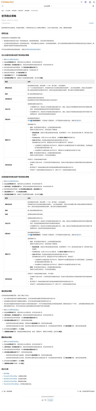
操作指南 (14, 10)
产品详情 (91, 23)
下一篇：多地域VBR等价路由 (86, 391)
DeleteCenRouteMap (10, 381)
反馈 (51, 400)
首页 (3, 10)
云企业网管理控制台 (13, 59)
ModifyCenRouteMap (10, 379)
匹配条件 (78, 120)
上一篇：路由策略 (7, 391)
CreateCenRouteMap (10, 376)
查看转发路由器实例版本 (33, 49)
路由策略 (27, 10)
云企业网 (8, 10)
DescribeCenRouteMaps (11, 384)
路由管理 (20, 10)
